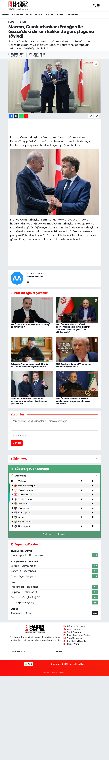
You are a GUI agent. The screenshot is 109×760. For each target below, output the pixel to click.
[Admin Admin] (17, 278)
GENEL (5, 14)
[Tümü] (97, 458)
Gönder (16, 442)
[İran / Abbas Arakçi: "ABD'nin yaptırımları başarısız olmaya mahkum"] (77, 383)
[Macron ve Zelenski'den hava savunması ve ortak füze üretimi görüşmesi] (32, 383)
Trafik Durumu (74, 632)
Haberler (12, 22)
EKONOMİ (17, 14)
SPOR (29, 14)
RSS (30, 664)
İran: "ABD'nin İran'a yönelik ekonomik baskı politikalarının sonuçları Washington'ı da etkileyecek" (73, 328)
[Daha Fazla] (26, 116)
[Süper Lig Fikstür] (97, 544)
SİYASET (60, 14)
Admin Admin (34, 276)
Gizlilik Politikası (18, 651)
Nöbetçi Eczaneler (76, 626)
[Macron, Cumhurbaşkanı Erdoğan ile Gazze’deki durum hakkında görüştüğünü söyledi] (54, 86)
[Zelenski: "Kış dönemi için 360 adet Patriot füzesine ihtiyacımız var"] (32, 349)
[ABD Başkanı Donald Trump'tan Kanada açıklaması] (77, 349)
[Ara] (94, 5)
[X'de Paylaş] (16, 116)
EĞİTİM (49, 14)
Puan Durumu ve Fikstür (78, 635)
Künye (59, 651)
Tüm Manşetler (74, 638)
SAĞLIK (38, 14)
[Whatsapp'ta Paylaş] (21, 116)
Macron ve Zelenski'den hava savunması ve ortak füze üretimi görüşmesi (29, 401)
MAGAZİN (73, 14)
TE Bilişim (62, 672)
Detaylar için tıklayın (54, 534)
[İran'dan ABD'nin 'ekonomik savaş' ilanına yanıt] (32, 309)
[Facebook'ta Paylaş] (11, 116)
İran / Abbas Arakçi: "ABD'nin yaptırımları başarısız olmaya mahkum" (73, 401)
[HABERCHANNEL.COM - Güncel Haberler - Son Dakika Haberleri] (18, 6)
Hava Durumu (73, 629)
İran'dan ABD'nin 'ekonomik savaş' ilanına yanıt (30, 325)
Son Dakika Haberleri (77, 641)
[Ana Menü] (98, 5)
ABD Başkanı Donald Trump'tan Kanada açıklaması (73, 365)
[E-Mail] (28, 282)
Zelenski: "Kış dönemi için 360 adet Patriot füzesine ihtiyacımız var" (30, 365)
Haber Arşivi (73, 643)
